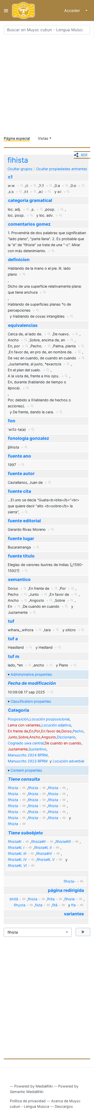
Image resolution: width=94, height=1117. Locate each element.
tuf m (13, 656)
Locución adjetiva (56, 725)
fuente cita (19, 491)
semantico (19, 579)
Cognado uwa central (26, 743)
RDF (84, 155)
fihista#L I (16, 847)
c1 (10, 176)
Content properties (26, 770)
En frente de (18, 731)
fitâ (54, 905)
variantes (74, 913)
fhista (32, 899)
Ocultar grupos (20, 169)
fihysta (19, 905)
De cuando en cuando (63, 743)
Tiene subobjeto (25, 832)
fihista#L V (46, 859)
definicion (19, 259)
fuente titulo (21, 555)
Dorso (66, 731)
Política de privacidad (28, 1101)
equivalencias (23, 325)
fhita (51, 899)
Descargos (64, 1106)
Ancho (34, 737)
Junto (12, 737)
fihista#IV (44, 853)
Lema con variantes (24, 725)
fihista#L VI (17, 865)
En (31, 731)
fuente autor (21, 473)
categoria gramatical (30, 200)
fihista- (70, 881)
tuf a (13, 638)
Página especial (17, 138)
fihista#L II (43, 847)
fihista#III (63, 841)
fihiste (69, 899)
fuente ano (19, 456)
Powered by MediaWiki (33, 1086)
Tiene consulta (24, 779)
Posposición (18, 719)
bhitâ (14, 899)
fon (11, 420)
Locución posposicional (49, 719)
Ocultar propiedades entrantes (61, 169)
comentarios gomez (29, 224)
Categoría (18, 710)
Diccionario (66, 737)
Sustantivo (37, 749)
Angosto (48, 737)
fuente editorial (24, 520)
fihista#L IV (17, 859)
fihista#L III (17, 853)
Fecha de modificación (32, 683)
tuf (11, 621)
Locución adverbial (68, 761)
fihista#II (38, 841)
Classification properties (31, 701)
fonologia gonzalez (28, 438)
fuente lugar (21, 538)
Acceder (72, 10)
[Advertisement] (47, 85)
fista (38, 905)
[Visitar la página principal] (23, 10)
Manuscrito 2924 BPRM (28, 755)
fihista (18, 160)
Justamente (18, 749)
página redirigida (66, 890)
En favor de (50, 731)
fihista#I (14, 841)
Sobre (23, 737)
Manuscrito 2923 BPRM (28, 761)
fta (73, 905)
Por (37, 731)
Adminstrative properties (31, 674)
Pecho (78, 731)
